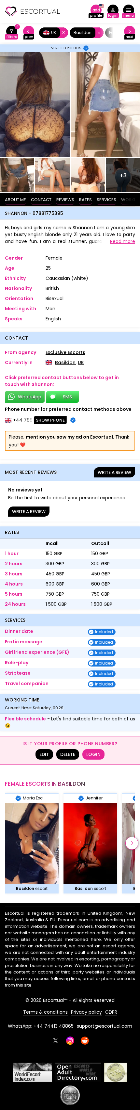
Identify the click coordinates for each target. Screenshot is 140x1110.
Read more (122, 241)
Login (93, 754)
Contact (41, 200)
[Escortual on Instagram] (70, 1041)
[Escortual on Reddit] (85, 1041)
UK (81, 362)
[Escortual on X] (55, 1041)
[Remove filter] (62, 32)
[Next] (129, 33)
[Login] (113, 12)
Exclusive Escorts (65, 352)
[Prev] (28, 33)
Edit (44, 754)
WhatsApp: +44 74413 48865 (41, 1026)
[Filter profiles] (11, 33)
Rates (85, 200)
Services (106, 200)
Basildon (65, 362)
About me (15, 200)
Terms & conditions (45, 1012)
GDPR (111, 1012)
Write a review (114, 472)
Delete (67, 754)
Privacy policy (86, 1012)
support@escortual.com (104, 1026)
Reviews (65, 200)
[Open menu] (128, 12)
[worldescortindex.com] (32, 1072)
